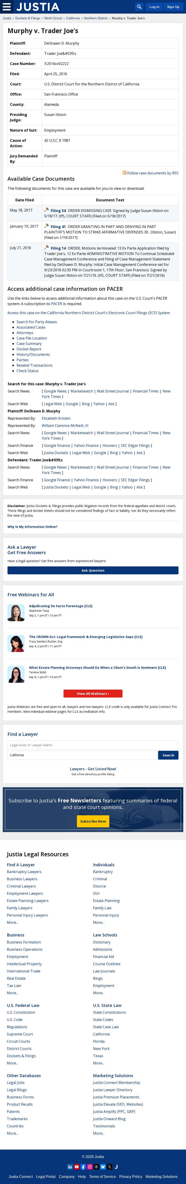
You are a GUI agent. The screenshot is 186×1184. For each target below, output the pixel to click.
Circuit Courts (18, 1041)
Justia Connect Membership (116, 1082)
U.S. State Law (107, 1005)
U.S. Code (14, 1019)
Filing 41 (59, 226)
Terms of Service (102, 1177)
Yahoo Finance (86, 445)
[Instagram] (90, 1167)
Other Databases (24, 1075)
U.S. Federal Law (23, 1005)
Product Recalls (20, 1104)
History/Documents (33, 354)
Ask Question (93, 570)
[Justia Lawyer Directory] (116, 1167)
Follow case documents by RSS (152, 173)
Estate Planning (106, 900)
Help (82, 1177)
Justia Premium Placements (116, 1097)
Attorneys (25, 332)
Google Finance (57, 445)
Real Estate (16, 978)
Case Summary (29, 343)
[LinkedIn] (70, 1167)
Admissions (102, 949)
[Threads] (96, 1167)
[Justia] (37, 7)
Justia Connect (21, 1177)
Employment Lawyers (25, 893)
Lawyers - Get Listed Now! (93, 768)
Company (67, 1177)
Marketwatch (82, 391)
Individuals (104, 864)
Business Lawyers (22, 878)
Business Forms (20, 1097)
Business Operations (24, 949)
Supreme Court (20, 1034)
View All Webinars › (93, 693)
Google (72, 403)
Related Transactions (35, 365)
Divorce (99, 886)
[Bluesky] (103, 1167)
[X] (109, 1167)
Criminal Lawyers (21, 886)
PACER (56, 303)
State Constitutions (109, 1012)
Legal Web (53, 403)
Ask (111, 403)
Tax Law (14, 985)
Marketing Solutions (113, 1075)
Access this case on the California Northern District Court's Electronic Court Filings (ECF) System (88, 312)
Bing (86, 403)
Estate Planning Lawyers (28, 900)
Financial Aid (103, 956)
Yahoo (99, 403)
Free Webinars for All (30, 594)
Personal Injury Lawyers (27, 915)
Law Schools (105, 935)
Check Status (28, 370)
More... (12, 922)
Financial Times (146, 391)
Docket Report (29, 349)
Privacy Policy (130, 1177)
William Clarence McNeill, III (65, 425)
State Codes (103, 1019)
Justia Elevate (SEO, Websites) (118, 1104)
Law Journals (104, 971)
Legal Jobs (15, 1082)
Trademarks (17, 1118)
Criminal (100, 878)
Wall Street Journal (113, 391)
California (101, 1034)
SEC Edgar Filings (135, 445)
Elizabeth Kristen (56, 418)
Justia (99, 1157)
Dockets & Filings (21, 1055)
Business (15, 935)
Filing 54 (59, 210)
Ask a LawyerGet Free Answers (26, 550)
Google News (55, 391)
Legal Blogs (17, 1089)
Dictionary (101, 942)
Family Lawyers (19, 907)
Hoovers (110, 445)
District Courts (19, 1048)
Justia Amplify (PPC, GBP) (114, 1111)
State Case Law (106, 1026)
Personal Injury (106, 915)
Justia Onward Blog (109, 1118)
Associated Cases (31, 327)
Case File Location (32, 338)
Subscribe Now (93, 821)
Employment (17, 956)
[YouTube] (76, 1167)
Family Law (102, 907)
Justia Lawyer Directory (112, 1089)
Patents (13, 1111)
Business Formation (24, 942)
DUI (96, 893)
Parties (23, 359)
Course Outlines (106, 963)
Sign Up (173, 7)
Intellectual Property (24, 963)
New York (101, 1048)
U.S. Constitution (21, 1012)
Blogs (98, 978)
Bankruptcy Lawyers (24, 871)
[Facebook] (83, 1167)
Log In (154, 7)
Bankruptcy (103, 871)
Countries (15, 1126)
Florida (99, 1041)
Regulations (17, 1026)
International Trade (23, 971)
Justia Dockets (56, 452)
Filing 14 (59, 248)
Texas (98, 1055)
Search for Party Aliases (37, 321)
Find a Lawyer (22, 734)
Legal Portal (46, 1177)
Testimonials (104, 1126)
